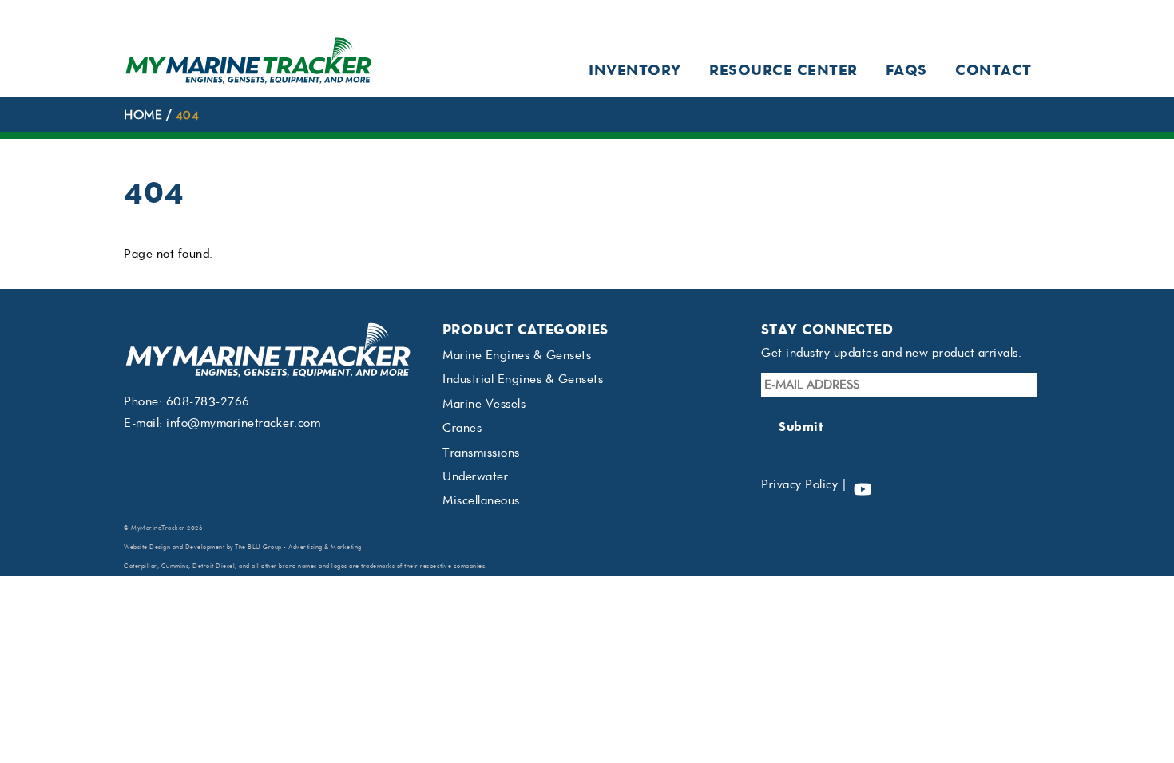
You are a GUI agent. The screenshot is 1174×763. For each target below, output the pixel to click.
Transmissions (481, 453)
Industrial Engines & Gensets (522, 379)
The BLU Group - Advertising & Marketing (298, 547)
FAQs (906, 70)
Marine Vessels (484, 404)
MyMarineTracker (158, 528)
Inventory (635, 70)
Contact (993, 70)
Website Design (147, 547)
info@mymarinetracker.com (243, 423)
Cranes (462, 428)
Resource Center (783, 70)
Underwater (475, 476)
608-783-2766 (208, 401)
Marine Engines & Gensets (516, 355)
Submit (801, 426)
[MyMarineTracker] (249, 79)
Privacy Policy (799, 484)
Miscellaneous (481, 500)
